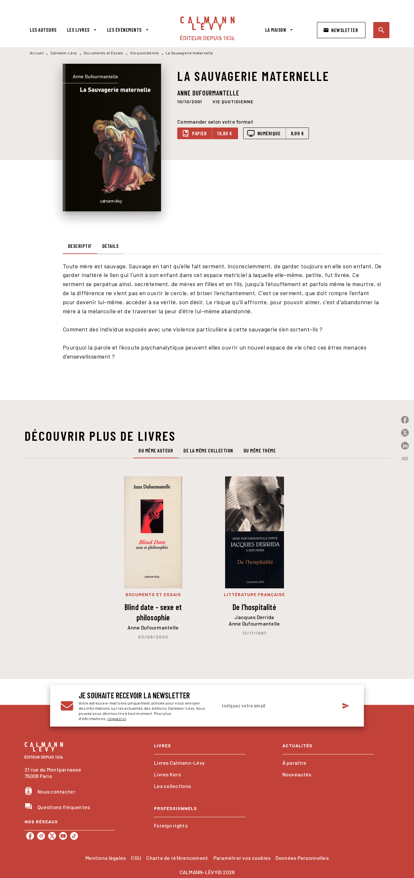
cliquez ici (116, 718)
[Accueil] (207, 28)
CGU (136, 858)
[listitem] (30, 835)
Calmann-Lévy (63, 52)
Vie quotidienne (144, 52)
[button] (341, 30)
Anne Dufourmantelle (208, 93)
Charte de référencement (177, 858)
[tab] (43, 30)
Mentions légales (105, 858)
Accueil (37, 52)
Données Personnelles (302, 858)
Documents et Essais (104, 52)
